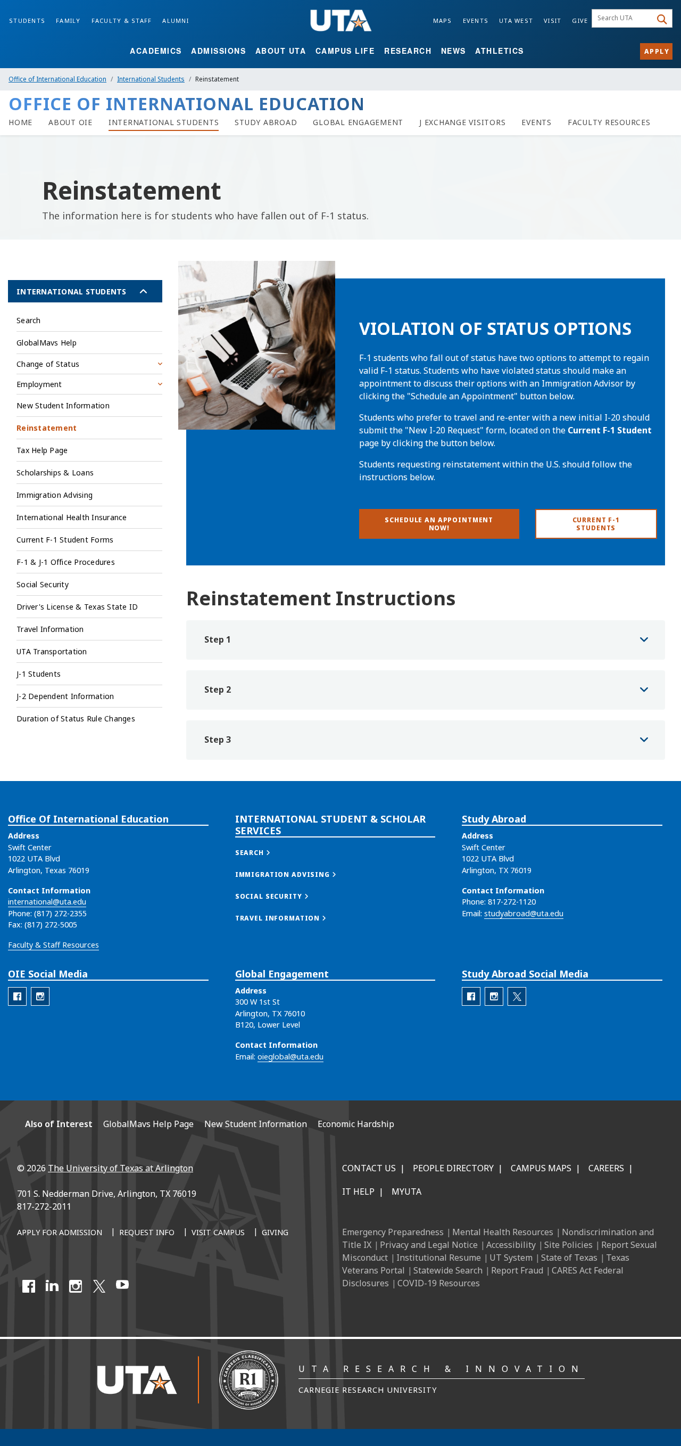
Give (580, 20)
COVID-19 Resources (438, 1283)
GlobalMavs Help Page (148, 1124)
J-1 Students (38, 674)
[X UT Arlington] (99, 1286)
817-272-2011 (44, 1206)
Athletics (499, 50)
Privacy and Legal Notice (429, 1245)
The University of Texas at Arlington (120, 1168)
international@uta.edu (47, 902)
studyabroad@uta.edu (523, 913)
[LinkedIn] (52, 1286)
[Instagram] (75, 1286)
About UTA (280, 50)
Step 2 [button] (217, 689)
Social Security (42, 584)
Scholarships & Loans (55, 472)
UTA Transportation (51, 651)
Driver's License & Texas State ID (77, 607)
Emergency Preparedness (393, 1232)
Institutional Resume (438, 1257)
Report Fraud (517, 1270)
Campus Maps (541, 1168)
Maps (442, 20)
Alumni (175, 20)
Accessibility (511, 1245)
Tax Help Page (42, 450)
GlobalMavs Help (46, 343)
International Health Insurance (71, 517)
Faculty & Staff (122, 20)
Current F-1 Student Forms (64, 540)
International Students (151, 79)
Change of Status (47, 364)
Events (476, 20)
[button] (263, 853)
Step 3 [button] (217, 739)
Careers (606, 1168)
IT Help (358, 1191)
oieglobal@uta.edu (290, 1056)
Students (27, 20)
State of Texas (569, 1257)
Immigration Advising (54, 495)
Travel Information (50, 629)
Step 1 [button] (217, 639)
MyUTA (406, 1191)
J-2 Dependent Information (65, 696)
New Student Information (63, 405)
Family (68, 20)
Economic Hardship (356, 1124)
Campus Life (345, 50)
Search (28, 320)
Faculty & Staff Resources (53, 945)
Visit (552, 20)
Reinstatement (46, 428)
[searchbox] (623, 19)
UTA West (516, 20)
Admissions (218, 50)
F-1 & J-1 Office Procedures (65, 562)
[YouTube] (122, 1286)
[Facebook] (28, 1286)
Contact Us (369, 1168)
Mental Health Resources (502, 1232)
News (453, 50)
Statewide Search (448, 1270)
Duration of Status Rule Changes (75, 718)
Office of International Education (57, 79)
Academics (156, 50)
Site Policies (568, 1245)
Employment (39, 384)
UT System (511, 1257)
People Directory (453, 1168)
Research (407, 50)
